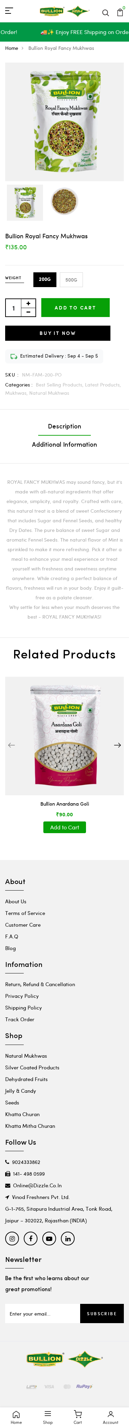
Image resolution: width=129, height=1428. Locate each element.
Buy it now (58, 333)
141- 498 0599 (29, 1173)
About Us (15, 901)
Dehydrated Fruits (26, 1079)
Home (11, 48)
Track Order (19, 1019)
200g (45, 279)
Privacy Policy (22, 995)
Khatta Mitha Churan (30, 1125)
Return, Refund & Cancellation (40, 984)
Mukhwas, (17, 393)
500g (71, 279)
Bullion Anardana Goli (64, 804)
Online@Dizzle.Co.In (37, 1185)
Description (64, 427)
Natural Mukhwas (49, 393)
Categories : (19, 384)
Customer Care (23, 924)
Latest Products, (103, 384)
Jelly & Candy (20, 1090)
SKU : (12, 374)
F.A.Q (11, 936)
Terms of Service (25, 912)
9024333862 (26, 1161)
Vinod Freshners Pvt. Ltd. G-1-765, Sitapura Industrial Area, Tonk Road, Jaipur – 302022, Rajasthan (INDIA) (58, 1208)
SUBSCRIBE (102, 1313)
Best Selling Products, (60, 384)
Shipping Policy (23, 1007)
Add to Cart (75, 307)
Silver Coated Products (32, 1067)
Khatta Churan (22, 1114)
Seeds (12, 1102)
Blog (10, 948)
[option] (25, 203)
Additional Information (64, 445)
